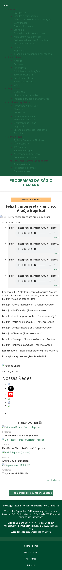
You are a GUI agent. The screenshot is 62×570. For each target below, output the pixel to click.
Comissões (20, 112)
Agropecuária (21, 12)
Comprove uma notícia (26, 157)
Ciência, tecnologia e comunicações (33, 19)
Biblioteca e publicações (27, 71)
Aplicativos (31, 558)
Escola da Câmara (23, 74)
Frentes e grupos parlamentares (31, 98)
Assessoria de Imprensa (27, 154)
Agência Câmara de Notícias (29, 140)
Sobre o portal (31, 545)
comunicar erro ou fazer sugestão (32, 492)
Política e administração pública (31, 40)
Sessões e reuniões (24, 116)
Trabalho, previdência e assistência (33, 53)
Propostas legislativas (26, 105)
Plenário (18, 109)
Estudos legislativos (24, 119)
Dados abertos (22, 171)
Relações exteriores (24, 43)
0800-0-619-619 (32, 522)
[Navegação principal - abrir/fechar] (6, 4)
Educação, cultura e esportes (29, 33)
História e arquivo (23, 81)
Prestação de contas (25, 167)
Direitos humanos (23, 26)
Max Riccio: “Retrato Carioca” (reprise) (23, 448)
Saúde (17, 47)
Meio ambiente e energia (27, 36)
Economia (19, 29)
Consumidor (20, 22)
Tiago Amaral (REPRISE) (15, 473)
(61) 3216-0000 (41, 525)
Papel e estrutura (23, 78)
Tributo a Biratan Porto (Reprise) (20, 435)
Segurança (19, 50)
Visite (17, 85)
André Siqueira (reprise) (15, 460)
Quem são (19, 91)
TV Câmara (20, 147)
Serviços (18, 64)
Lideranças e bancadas (26, 95)
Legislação (19, 126)
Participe (18, 133)
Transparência (22, 164)
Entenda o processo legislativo (30, 129)
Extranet (31, 565)
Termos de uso (31, 552)
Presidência (20, 67)
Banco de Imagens (24, 150)
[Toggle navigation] (57, 4)
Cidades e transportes (26, 16)
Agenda (18, 60)
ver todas (53, 480)
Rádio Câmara (21, 143)
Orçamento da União (25, 122)
